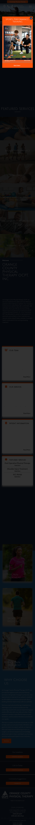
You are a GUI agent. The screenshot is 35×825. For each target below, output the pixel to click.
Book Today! (17, 65)
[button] (31, 18)
